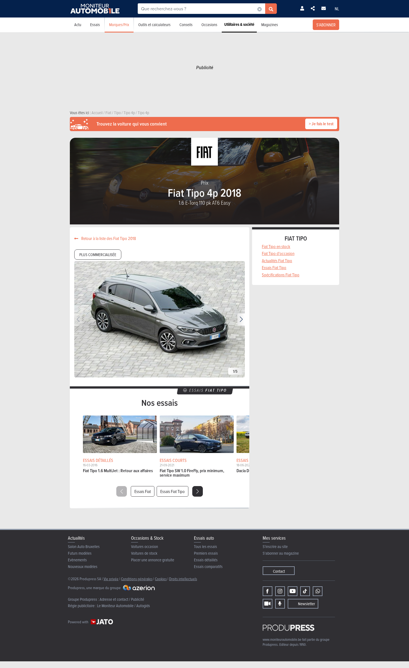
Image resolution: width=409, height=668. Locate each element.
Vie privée (111, 578)
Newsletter (306, 604)
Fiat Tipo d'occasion (278, 253)
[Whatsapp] (317, 591)
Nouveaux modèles (82, 566)
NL (337, 8)
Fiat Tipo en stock (276, 246)
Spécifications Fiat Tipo (280, 275)
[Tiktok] (305, 591)
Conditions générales (136, 578)
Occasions (209, 24)
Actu (77, 24)
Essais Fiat (142, 491)
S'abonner (326, 25)
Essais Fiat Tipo (172, 491)
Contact (279, 571)
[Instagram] (280, 591)
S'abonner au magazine (281, 553)
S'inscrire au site (275, 546)
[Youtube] (292, 591)
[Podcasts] (280, 604)
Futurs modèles (80, 553)
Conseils (186, 24)
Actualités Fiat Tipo (277, 260)
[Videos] (267, 604)
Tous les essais (205, 546)
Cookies (161, 578)
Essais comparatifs (208, 566)
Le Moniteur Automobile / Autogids (123, 606)
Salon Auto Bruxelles (84, 546)
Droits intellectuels (183, 578)
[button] (241, 319)
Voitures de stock (144, 553)
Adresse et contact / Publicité (122, 599)
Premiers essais (206, 553)
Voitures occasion (144, 546)
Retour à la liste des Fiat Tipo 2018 (108, 238)
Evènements (77, 560)
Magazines (269, 24)
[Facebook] (267, 591)
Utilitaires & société (239, 24)
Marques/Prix (119, 24)
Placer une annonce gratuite (152, 560)
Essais (95, 24)
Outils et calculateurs (154, 24)
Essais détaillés (206, 560)
